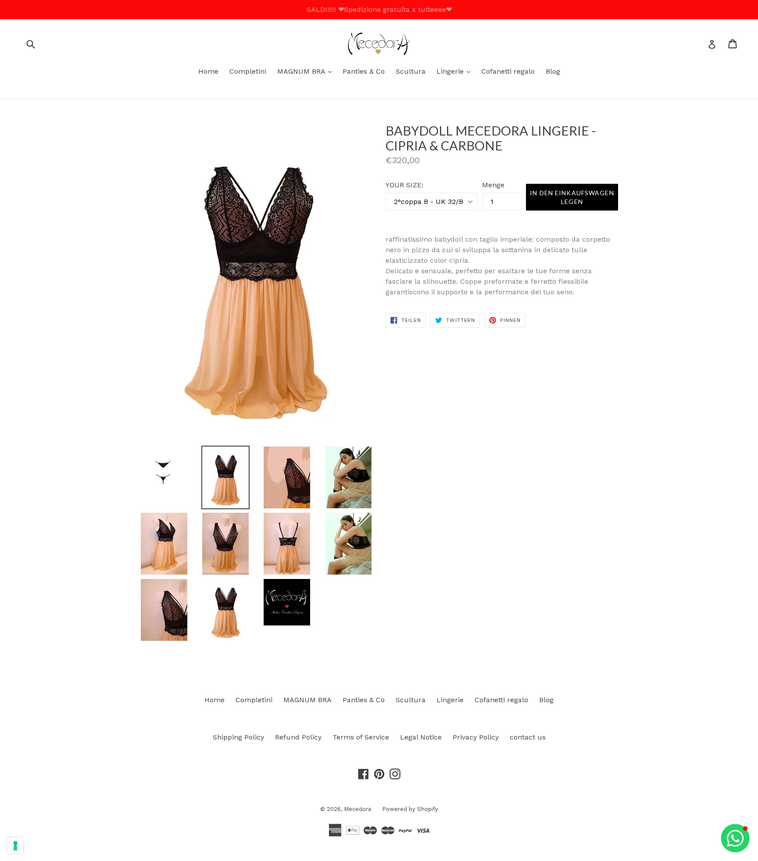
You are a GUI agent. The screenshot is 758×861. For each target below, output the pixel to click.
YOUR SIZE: (404, 185)
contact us (528, 737)
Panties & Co (364, 71)
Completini (247, 71)
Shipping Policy (238, 737)
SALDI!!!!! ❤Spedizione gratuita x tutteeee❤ (379, 9)
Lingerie (455, 71)
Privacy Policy (476, 737)
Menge (493, 185)
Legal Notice (421, 737)
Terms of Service (361, 737)
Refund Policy (298, 737)
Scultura (410, 71)
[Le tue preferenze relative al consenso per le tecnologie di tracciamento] (15, 845)
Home (208, 71)
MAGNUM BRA (306, 71)
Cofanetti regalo (508, 71)
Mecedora (357, 809)
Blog (553, 71)
